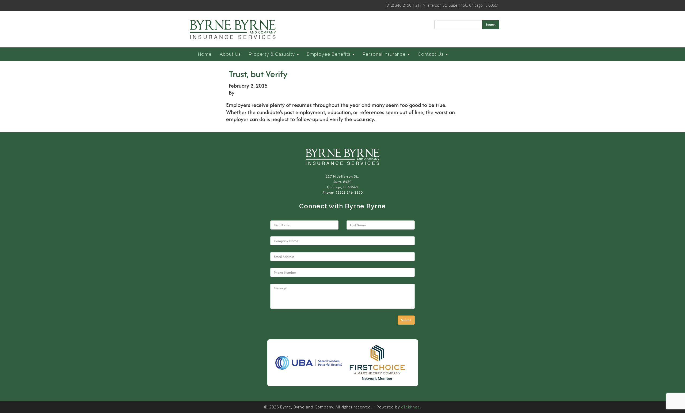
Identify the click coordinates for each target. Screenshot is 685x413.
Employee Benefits (329, 54)
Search (491, 24)
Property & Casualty (272, 54)
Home (205, 54)
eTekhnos (410, 407)
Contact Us (431, 54)
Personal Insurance (385, 54)
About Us (230, 54)
